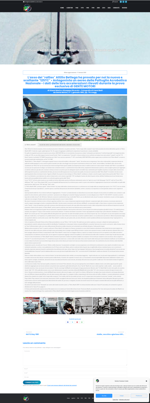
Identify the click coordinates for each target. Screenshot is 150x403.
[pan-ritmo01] (31, 305)
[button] (146, 381)
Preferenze (139, 395)
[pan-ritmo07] (101, 305)
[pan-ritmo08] (118, 305)
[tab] (30, 145)
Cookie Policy (115, 399)
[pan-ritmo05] (83, 305)
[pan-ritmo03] (48, 305)
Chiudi (121, 395)
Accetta (104, 395)
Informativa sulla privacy (124, 399)
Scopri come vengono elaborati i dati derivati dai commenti (62, 385)
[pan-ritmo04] (66, 305)
